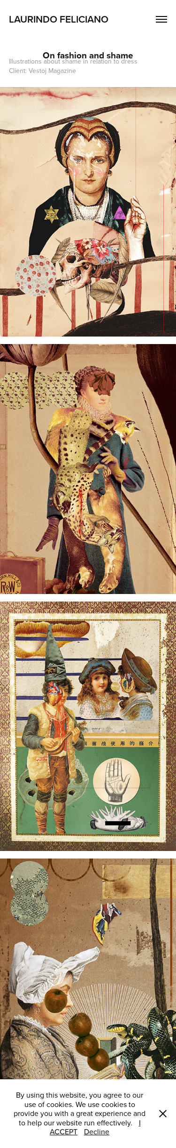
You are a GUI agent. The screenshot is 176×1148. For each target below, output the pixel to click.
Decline (96, 1131)
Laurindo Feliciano (60, 19)
